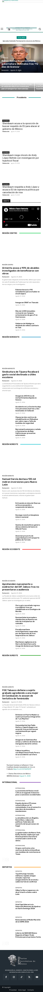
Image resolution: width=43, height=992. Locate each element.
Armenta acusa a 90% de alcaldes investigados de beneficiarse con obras (20, 270)
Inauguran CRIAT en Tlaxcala (26, 303)
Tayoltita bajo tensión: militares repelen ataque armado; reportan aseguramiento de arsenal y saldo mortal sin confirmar (26, 878)
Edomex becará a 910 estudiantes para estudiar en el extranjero (27, 292)
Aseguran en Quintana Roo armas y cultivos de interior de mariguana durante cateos (28, 742)
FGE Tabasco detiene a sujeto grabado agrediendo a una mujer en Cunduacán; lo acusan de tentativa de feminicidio (20, 694)
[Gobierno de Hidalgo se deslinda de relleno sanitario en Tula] (8, 326)
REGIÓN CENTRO (7, 264)
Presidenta (6, 121)
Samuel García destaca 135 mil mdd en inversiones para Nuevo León (19, 482)
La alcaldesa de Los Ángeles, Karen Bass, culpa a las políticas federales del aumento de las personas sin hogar (27, 822)
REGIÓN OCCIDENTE (8, 581)
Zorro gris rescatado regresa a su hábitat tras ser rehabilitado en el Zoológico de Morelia (27, 608)
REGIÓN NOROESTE (8, 368)
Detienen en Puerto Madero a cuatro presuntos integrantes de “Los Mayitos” (27, 717)
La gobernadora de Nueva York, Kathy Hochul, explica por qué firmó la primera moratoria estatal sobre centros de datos (28, 837)
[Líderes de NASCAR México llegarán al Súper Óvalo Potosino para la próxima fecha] (8, 934)
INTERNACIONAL (20, 788)
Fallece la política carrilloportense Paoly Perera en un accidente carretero (27, 753)
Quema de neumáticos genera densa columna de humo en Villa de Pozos (27, 527)
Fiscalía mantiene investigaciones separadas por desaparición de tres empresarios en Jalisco (26, 632)
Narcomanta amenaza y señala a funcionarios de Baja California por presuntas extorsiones (28, 432)
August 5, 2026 (25, 776)
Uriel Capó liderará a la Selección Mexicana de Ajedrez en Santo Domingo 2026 (28, 907)
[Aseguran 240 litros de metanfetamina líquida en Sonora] (8, 398)
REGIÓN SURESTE (8, 687)
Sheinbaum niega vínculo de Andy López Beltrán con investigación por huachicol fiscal (20, 158)
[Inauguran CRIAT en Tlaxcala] (8, 303)
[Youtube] (37, 977)
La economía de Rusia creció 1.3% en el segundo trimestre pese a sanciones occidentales (28, 793)
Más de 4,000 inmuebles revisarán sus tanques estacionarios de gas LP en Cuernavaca (26, 314)
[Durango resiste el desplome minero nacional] (8, 517)
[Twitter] (29, 977)
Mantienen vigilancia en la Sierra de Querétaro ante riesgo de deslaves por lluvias (27, 644)
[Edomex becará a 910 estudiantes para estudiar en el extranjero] (8, 292)
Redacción (6, 131)
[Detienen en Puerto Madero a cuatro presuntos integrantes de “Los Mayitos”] (8, 717)
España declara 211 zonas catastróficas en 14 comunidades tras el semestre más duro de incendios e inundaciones (28, 807)
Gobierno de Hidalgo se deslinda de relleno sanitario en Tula (27, 326)
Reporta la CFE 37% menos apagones (21, 41)
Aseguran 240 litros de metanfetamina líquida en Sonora (26, 398)
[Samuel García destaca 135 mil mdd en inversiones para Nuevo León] (21, 460)
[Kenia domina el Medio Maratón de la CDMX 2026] (8, 920)
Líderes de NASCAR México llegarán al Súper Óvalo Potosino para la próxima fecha (28, 935)
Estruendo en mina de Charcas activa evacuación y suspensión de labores (27, 505)
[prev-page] (3, 859)
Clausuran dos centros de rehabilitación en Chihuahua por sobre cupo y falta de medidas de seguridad (26, 420)
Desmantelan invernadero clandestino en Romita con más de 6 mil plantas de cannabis (26, 620)
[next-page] (7, 859)
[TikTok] (21, 977)
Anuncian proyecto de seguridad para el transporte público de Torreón (27, 538)
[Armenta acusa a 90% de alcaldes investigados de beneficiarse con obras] (21, 249)
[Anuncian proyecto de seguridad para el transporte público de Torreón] (8, 538)
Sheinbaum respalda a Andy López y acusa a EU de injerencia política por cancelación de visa (20, 190)
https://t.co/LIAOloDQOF (22, 769)
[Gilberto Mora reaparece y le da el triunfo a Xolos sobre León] (8, 891)
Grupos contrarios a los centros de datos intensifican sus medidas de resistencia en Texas (27, 851)
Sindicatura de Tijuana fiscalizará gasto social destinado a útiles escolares (20, 374)
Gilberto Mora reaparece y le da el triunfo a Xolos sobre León (26, 892)
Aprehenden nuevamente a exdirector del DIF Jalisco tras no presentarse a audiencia (20, 587)
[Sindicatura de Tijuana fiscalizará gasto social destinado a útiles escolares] (21, 353)
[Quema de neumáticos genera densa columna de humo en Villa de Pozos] (8, 528)
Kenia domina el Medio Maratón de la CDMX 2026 (27, 921)
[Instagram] (14, 977)
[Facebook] (6, 977)
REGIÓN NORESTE (8, 475)
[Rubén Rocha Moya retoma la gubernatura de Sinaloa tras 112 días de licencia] (21, 58)
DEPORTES (18, 871)
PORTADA (5, 57)
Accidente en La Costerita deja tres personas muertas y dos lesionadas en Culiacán (28, 409)
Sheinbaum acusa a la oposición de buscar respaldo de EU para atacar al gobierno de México (20, 126)
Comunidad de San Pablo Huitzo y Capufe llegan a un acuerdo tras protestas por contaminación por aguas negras (26, 729)
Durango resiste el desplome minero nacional (27, 516)
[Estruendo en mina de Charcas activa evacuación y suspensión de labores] (8, 506)
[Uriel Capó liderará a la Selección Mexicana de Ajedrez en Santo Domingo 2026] (8, 905)
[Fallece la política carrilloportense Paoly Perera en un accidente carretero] (8, 753)
